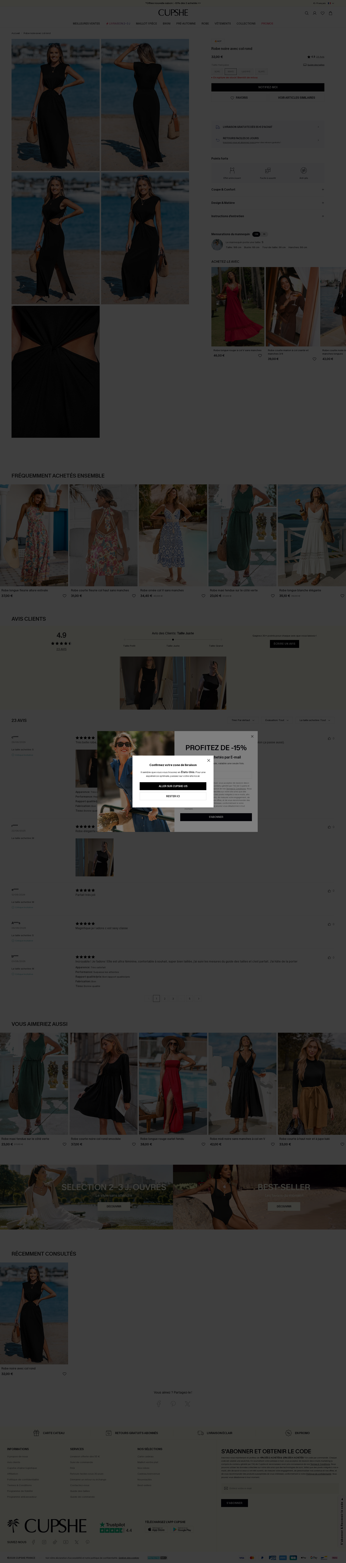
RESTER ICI (173, 796)
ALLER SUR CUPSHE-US (173, 786)
